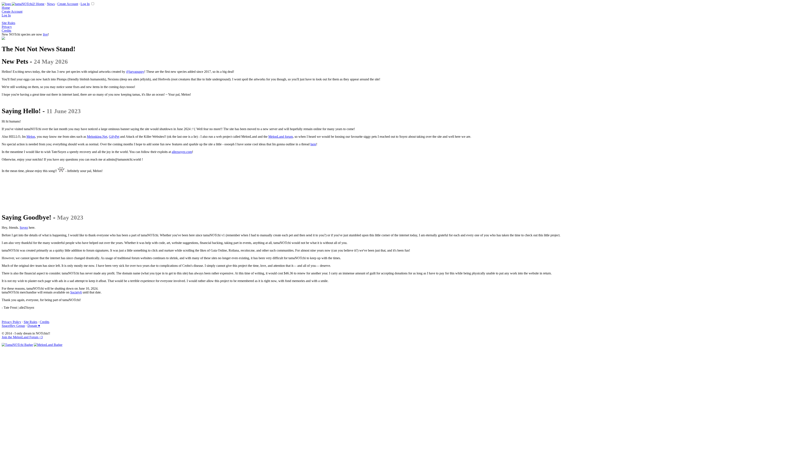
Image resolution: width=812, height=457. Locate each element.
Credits (6, 30)
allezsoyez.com (182, 152)
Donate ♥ (33, 326)
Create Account (67, 4)
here (313, 144)
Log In (85, 4)
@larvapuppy (135, 71)
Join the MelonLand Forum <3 (22, 337)
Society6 (76, 292)
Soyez (24, 227)
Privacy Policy (11, 322)
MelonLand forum (280, 136)
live (45, 34)
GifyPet (114, 136)
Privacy (7, 27)
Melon (30, 136)
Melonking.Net (97, 136)
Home (40, 4)
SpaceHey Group (13, 326)
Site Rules (8, 23)
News (51, 4)
